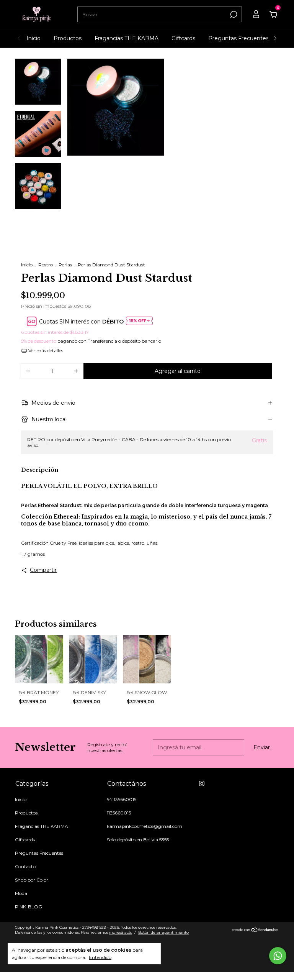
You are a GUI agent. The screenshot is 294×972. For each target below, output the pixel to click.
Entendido (100, 957)
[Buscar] (233, 14)
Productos (68, 38)
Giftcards (183, 38)
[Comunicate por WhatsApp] (277, 955)
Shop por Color (31, 880)
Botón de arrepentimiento (163, 932)
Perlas (65, 265)
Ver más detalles (45, 350)
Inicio (33, 38)
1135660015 (119, 813)
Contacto (25, 866)
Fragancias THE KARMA (126, 38)
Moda (21, 893)
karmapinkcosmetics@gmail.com (144, 826)
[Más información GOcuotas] (139, 321)
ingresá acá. (120, 932)
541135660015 (121, 799)
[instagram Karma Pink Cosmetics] (202, 783)
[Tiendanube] (255, 930)
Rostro (45, 265)
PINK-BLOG (28, 907)
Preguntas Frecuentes (238, 38)
